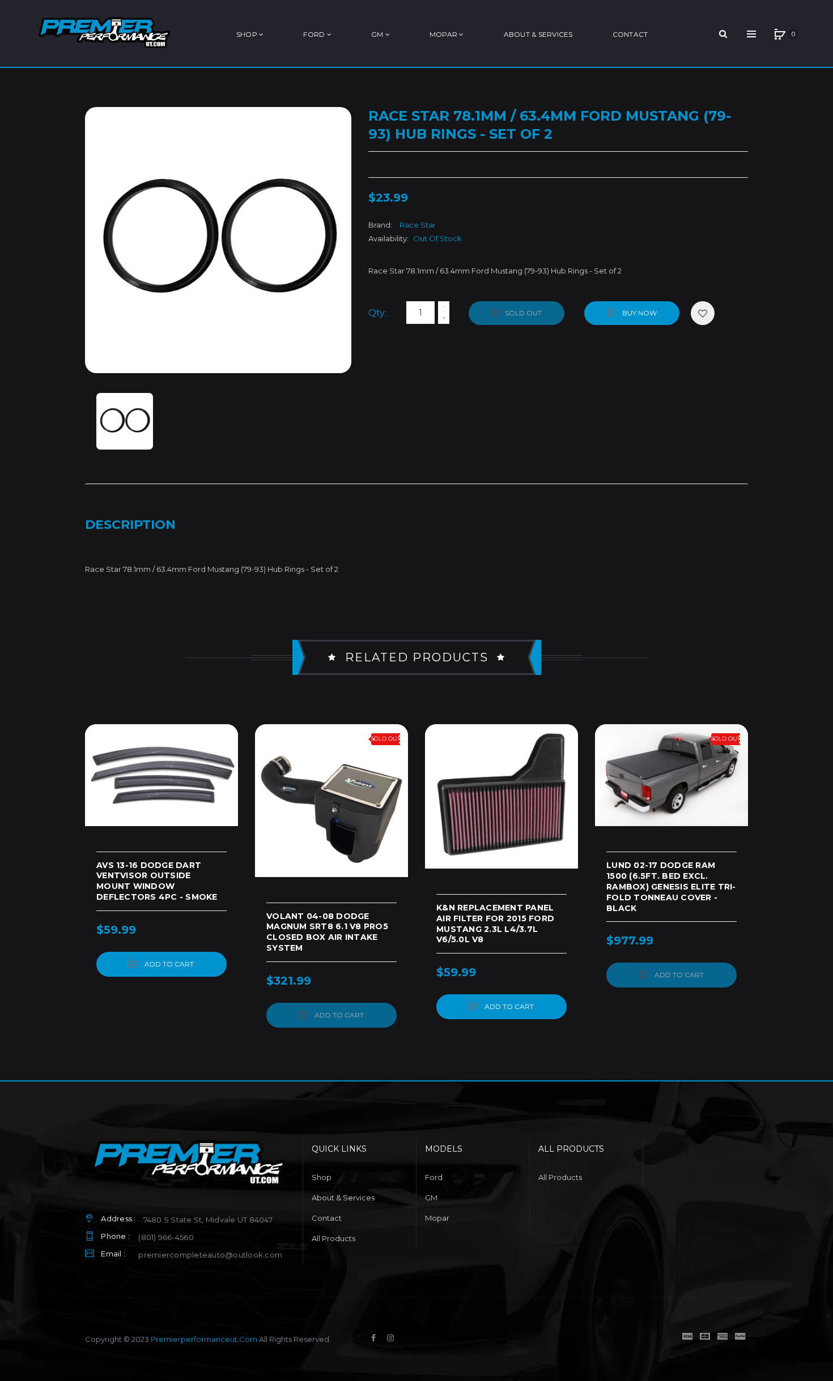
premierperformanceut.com (204, 1339)
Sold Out (523, 313)
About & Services (343, 1197)
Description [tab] (130, 524)
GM (431, 1197)
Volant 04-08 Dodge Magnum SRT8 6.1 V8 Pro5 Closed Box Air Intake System (327, 932)
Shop (322, 1177)
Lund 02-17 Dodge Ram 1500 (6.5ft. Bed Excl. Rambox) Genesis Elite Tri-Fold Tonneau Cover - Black (671, 886)
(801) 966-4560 (166, 1237)
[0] (779, 34)
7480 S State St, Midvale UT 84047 (208, 1219)
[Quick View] (99, 781)
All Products (333, 1238)
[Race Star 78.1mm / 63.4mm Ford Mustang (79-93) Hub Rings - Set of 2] (124, 421)
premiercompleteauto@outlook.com (210, 1254)
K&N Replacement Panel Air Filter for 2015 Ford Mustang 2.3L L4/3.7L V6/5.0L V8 (495, 924)
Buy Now (638, 313)
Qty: (377, 312)
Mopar (437, 1217)
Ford (434, 1177)
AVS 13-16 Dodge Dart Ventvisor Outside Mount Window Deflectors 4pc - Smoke (157, 881)
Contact (327, 1217)
